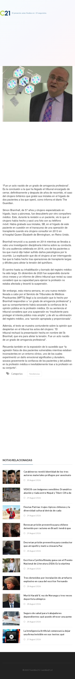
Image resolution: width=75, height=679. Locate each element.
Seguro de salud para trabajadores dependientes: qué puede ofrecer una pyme (48, 615)
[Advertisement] (37, 151)
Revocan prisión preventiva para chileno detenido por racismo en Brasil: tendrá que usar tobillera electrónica (47, 528)
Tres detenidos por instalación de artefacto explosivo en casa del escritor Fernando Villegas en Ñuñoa (48, 581)
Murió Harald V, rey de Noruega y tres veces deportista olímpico (48, 597)
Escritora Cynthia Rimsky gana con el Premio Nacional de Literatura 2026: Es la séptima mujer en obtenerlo (48, 563)
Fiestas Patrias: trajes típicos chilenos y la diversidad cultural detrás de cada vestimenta (47, 510)
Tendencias (34, 374)
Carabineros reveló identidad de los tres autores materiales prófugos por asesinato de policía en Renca (47, 475)
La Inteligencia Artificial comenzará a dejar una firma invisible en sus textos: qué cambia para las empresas (47, 634)
